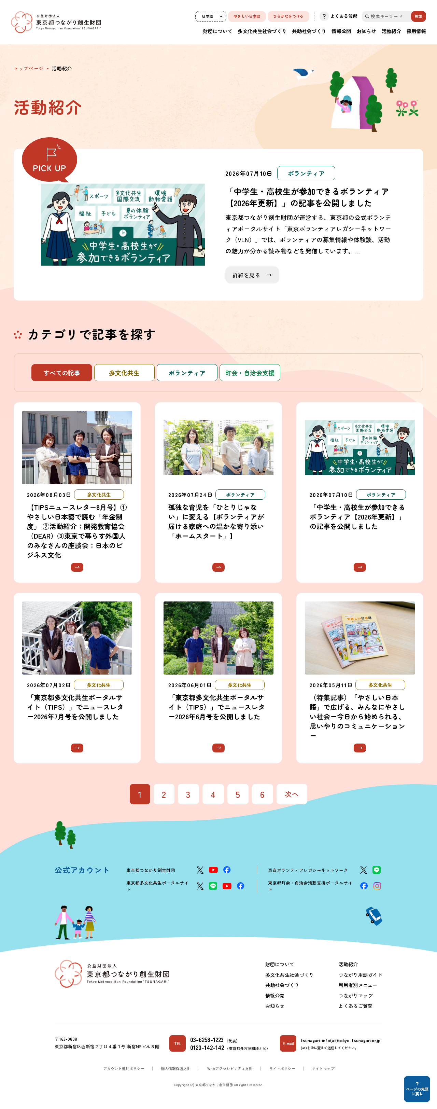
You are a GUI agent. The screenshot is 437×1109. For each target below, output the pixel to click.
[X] (200, 870)
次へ (292, 794)
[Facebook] (227, 870)
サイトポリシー (282, 1068)
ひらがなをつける (288, 16)
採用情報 (416, 30)
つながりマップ (355, 995)
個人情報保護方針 (176, 1068)
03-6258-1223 (207, 1040)
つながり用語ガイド (360, 974)
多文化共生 (124, 372)
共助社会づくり (309, 31)
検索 (418, 16)
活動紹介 (391, 30)
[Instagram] (377, 886)
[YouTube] (213, 870)
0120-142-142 (207, 1047)
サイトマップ (323, 1068)
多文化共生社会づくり (262, 31)
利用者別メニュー (357, 984)
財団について (217, 31)
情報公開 (341, 31)
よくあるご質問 (355, 1005)
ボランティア (187, 372)
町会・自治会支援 (249, 372)
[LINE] (376, 870)
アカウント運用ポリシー (123, 1068)
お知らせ (366, 30)
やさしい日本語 (247, 16)
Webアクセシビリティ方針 (230, 1068)
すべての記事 (61, 372)
